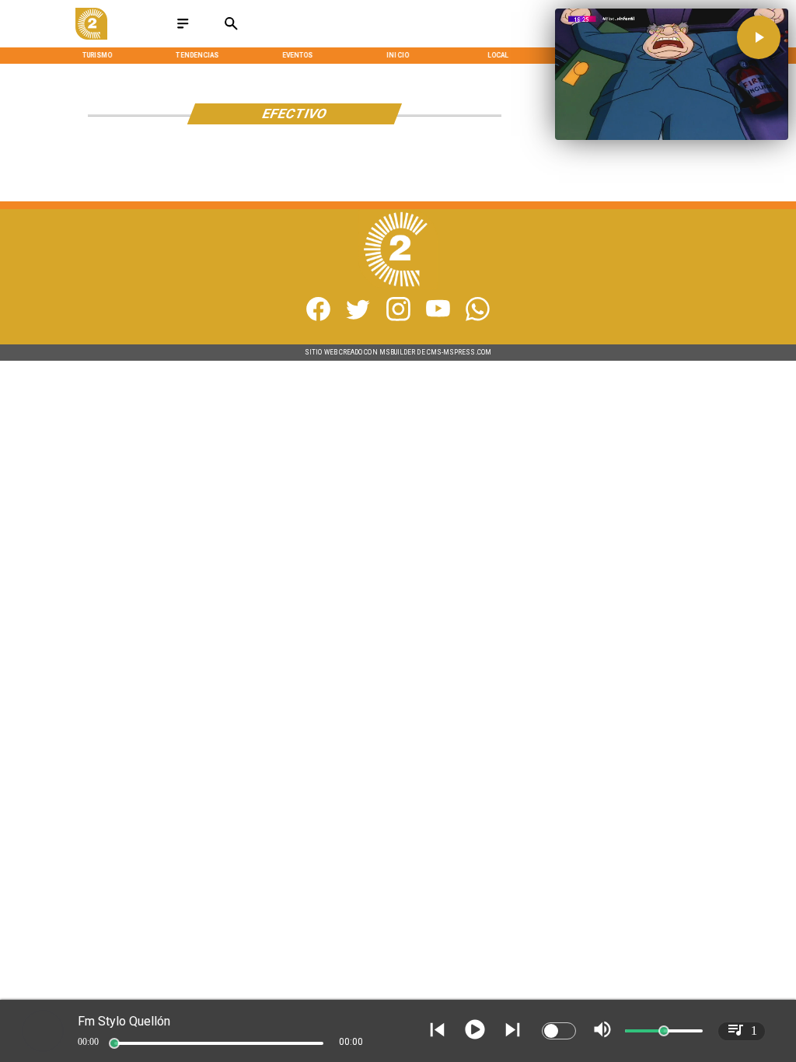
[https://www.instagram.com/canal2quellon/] (398, 318)
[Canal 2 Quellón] (182, 29)
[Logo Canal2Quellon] (91, 37)
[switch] (559, 1030)
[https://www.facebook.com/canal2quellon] (318, 318)
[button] (758, 37)
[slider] (114, 1043)
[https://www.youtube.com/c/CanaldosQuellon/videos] (438, 318)
